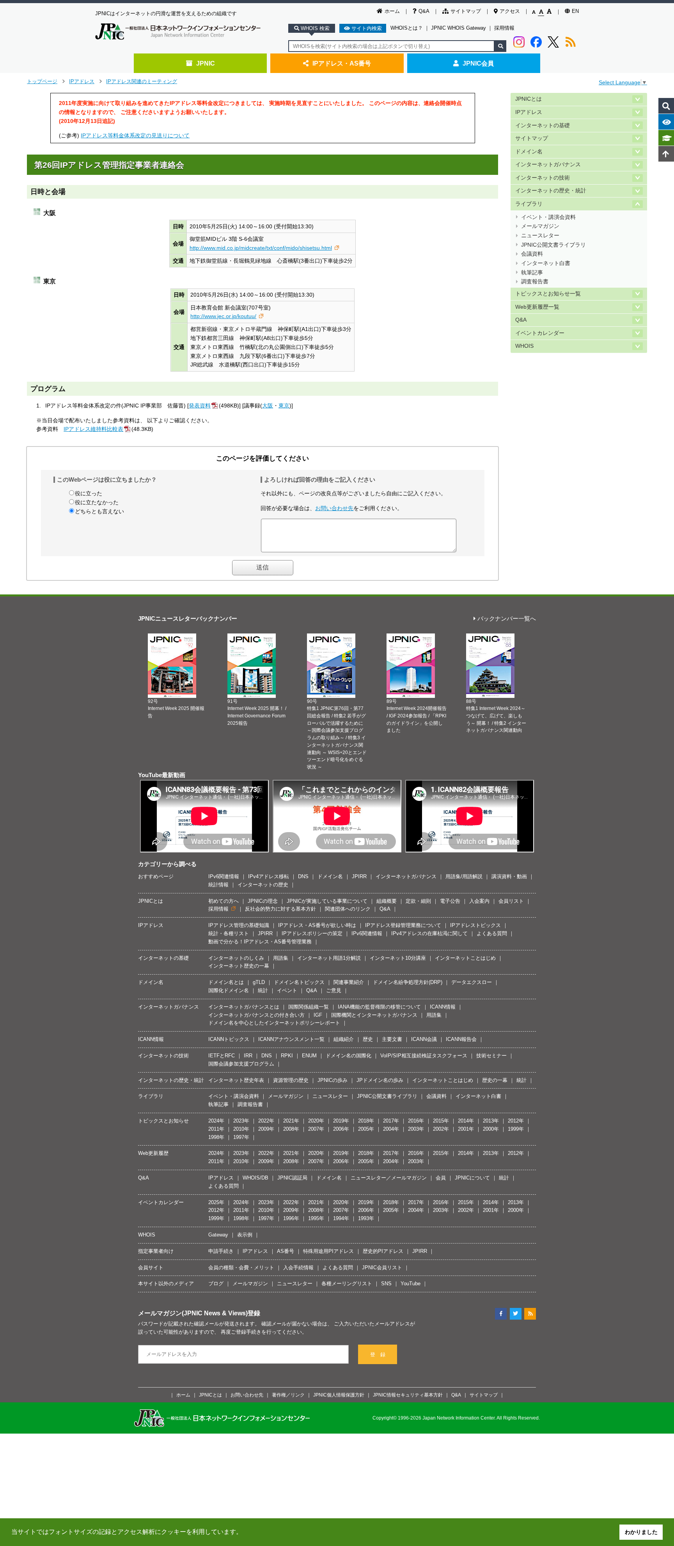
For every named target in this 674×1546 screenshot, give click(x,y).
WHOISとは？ (406, 28)
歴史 (368, 1039)
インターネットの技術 (542, 178)
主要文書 (392, 1039)
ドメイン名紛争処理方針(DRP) (407, 982)
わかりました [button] (641, 1532)
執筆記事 (532, 273)
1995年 (316, 1218)
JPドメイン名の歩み (380, 1080)
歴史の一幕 (494, 1080)
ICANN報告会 (461, 1039)
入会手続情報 (298, 1267)
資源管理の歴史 (291, 1080)
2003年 (416, 1129)
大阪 (267, 405)
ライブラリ (529, 204)
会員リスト (511, 901)
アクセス (510, 11)
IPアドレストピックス (475, 925)
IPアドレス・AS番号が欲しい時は (317, 925)
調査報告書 (534, 282)
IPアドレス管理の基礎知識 (238, 925)
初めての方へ (223, 901)
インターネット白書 (545, 263)
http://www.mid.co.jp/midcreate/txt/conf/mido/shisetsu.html (261, 248)
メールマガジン (540, 226)
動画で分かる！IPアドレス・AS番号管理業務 (260, 942)
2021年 (291, 1121)
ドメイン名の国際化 (348, 1056)
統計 (263, 990)
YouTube (410, 1283)
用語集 (280, 958)
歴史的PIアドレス (383, 1251)
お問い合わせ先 (334, 508)
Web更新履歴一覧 (537, 307)
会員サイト (150, 1267)
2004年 (391, 1129)
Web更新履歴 (153, 1153)
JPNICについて (472, 1178)
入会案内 (479, 901)
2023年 (241, 1121)
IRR (248, 1056)
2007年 (316, 1129)
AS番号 (285, 1251)
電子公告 (450, 901)
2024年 (216, 1121)
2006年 (341, 1129)
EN (575, 11)
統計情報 (218, 885)
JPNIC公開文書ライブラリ (553, 245)
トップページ (42, 81)
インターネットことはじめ (465, 958)
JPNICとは (528, 99)
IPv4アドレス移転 (268, 876)
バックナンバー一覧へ (506, 619)
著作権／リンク (288, 1394)
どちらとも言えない (99, 511)
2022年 (266, 1121)
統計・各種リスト (228, 933)
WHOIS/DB (255, 1178)
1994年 (341, 1218)
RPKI (287, 1056)
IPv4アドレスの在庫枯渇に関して (429, 933)
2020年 (316, 1121)
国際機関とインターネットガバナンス (374, 1015)
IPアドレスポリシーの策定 (312, 933)
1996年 (291, 1218)
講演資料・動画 (509, 876)
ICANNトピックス (228, 1039)
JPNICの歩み (332, 1080)
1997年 (241, 1137)
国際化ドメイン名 (228, 990)
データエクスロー (471, 982)
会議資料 (532, 254)
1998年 (216, 1137)
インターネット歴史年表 (236, 1080)
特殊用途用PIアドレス (328, 1251)
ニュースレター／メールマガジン (389, 1178)
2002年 (441, 1129)
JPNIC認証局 (292, 1178)
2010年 (241, 1129)
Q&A (424, 11)
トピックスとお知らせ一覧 (548, 294)
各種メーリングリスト (346, 1283)
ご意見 (333, 990)
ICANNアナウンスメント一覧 (291, 1039)
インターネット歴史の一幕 (238, 966)
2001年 (466, 1129)
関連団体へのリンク (348, 909)
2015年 (441, 1121)
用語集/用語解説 (463, 876)
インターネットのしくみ (236, 958)
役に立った (88, 493)
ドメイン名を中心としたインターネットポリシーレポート (274, 1023)
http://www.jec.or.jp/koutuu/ (223, 316)
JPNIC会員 (478, 63)
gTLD (259, 982)
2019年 (341, 1121)
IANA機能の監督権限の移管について (379, 1007)
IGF (318, 1015)
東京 (283, 405)
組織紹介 (343, 1039)
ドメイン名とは (226, 982)
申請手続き (221, 1251)
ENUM (309, 1056)
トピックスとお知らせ (163, 1121)
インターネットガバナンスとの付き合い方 (256, 1015)
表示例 (244, 1235)
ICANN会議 (424, 1039)
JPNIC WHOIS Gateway (458, 28)
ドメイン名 (529, 152)
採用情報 (504, 28)
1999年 (516, 1129)
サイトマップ (466, 11)
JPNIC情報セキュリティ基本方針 (408, 1394)
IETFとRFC (221, 1056)
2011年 (216, 1129)
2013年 (491, 1121)
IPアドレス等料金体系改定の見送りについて (135, 135)
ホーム (392, 11)
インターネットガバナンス (548, 164)
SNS (386, 1283)
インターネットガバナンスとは (243, 1007)
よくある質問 (492, 933)
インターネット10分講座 (398, 958)
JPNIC (205, 63)
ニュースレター (540, 235)
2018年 (366, 1121)
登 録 (377, 1354)
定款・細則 (418, 901)
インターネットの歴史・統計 (550, 191)
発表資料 (200, 405)
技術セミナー (491, 1056)
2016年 (416, 1121)
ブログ (215, 1283)
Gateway (218, 1235)
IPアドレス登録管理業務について (403, 925)
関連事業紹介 (348, 982)
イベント (287, 990)
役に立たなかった (97, 502)
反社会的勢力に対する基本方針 (280, 909)
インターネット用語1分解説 (329, 958)
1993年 (366, 1218)
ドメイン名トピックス (299, 982)
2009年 (266, 1129)
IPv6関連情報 (223, 876)
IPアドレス (81, 81)
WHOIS (524, 346)
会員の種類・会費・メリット (241, 1267)
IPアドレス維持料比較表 (93, 429)
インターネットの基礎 (542, 125)
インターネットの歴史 (263, 885)
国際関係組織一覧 (308, 1007)
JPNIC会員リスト (382, 1267)
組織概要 (386, 901)
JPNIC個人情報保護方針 (338, 1394)
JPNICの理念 (263, 901)
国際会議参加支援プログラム (241, 1064)
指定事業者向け (156, 1251)
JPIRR (359, 876)
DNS (303, 876)
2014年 (466, 1121)
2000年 (491, 1129)
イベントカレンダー (539, 333)
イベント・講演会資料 (548, 217)
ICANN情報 (443, 1007)
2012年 (516, 1121)
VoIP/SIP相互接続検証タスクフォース (423, 1056)
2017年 (391, 1121)
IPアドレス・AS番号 (341, 63)
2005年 (366, 1129)
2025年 (216, 1202)
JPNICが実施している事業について (327, 901)
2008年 (291, 1129)
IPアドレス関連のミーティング (141, 81)
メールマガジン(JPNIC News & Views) (193, 1313)
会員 (441, 1178)
